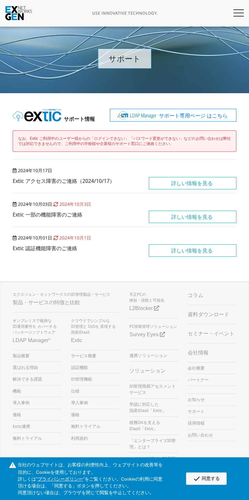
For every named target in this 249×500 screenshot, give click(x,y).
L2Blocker (141, 308)
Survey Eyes (144, 334)
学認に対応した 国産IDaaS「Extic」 (147, 407)
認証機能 (79, 367)
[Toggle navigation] (231, 13)
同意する (206, 479)
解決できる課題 (27, 379)
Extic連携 (21, 426)
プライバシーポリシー (60, 479)
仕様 (75, 391)
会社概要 (196, 368)
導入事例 (21, 403)
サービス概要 (83, 356)
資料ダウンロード (208, 314)
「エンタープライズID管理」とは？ (152, 444)
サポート (196, 411)
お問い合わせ (200, 435)
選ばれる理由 (25, 367)
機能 (17, 391)
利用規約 (79, 438)
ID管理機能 (81, 379)
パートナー (198, 380)
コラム (195, 295)
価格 (17, 414)
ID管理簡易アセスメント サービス (152, 389)
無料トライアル (27, 438)
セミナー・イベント (211, 333)
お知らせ (196, 399)
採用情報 (196, 423)
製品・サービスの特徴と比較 (46, 302)
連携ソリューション (148, 355)
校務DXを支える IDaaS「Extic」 (144, 425)
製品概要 (21, 356)
